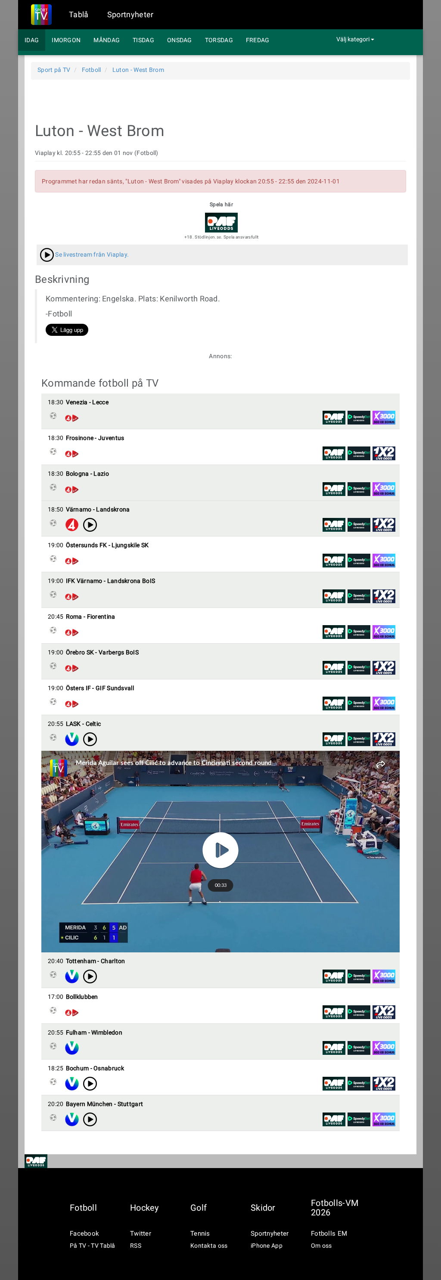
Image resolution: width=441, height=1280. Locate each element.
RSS (135, 1245)
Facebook (84, 1233)
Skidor (263, 1208)
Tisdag (143, 40)
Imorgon (66, 40)
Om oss (321, 1245)
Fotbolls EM (329, 1233)
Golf (198, 1208)
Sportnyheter (130, 14)
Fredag (258, 40)
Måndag (106, 40)
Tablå (79, 14)
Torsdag (219, 40)
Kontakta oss (209, 1245)
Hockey (144, 1208)
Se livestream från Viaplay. (91, 254)
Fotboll (83, 1208)
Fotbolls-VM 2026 (334, 1208)
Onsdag (179, 40)
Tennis (200, 1233)
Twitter (140, 1233)
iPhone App (267, 1245)
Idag (32, 40)
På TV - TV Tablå (92, 1245)
